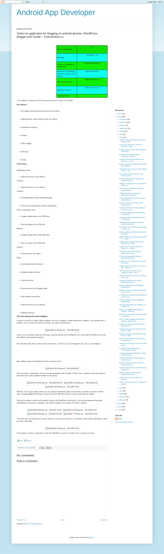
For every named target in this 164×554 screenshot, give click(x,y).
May (121, 388)
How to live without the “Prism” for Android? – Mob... (130, 146)
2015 (120, 404)
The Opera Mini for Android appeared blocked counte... (132, 208)
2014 (120, 407)
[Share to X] (45, 448)
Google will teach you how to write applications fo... (131, 204)
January (122, 400)
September (123, 128)
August (122, 131)
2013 (120, 410)
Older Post (103, 520)
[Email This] (40, 448)
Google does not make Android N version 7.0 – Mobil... (130, 247)
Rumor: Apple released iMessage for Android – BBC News (132, 320)
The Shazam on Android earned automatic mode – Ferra (130, 271)
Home (62, 520)
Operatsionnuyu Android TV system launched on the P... (131, 223)
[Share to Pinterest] (50, 448)
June (121, 137)
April (121, 391)
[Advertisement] (36, 57)
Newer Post (21, 520)
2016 (120, 117)
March (121, 394)
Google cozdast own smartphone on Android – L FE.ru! (131, 160)
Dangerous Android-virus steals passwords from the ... (130, 281)
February (122, 397)
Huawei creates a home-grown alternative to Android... (130, 194)
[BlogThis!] (43, 448)
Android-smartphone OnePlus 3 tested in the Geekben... (132, 354)
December (123, 119)
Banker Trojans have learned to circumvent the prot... (130, 373)
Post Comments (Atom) (34, 524)
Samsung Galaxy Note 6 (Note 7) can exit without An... (132, 339)
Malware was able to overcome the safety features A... (131, 364)
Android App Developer (56, 12)
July (121, 134)
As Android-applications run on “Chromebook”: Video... (130, 349)
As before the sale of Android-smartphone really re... (129, 155)
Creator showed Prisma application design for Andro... (131, 180)
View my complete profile (124, 422)
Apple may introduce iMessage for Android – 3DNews (131, 310)
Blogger (91, 537)
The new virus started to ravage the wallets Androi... (131, 189)
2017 (120, 114)
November (123, 122)
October (122, 125)
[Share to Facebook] (48, 448)
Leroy (120, 419)
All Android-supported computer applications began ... (130, 252)
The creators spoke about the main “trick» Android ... (131, 175)
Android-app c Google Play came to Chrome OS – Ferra (131, 242)
